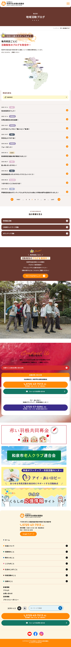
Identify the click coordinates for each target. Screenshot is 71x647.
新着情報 (6, 587)
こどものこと (9, 563)
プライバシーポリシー (11, 600)
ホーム (7, 540)
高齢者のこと (9, 552)
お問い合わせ (8, 593)
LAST (52, 199)
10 (44, 199)
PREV (12, 199)
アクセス (6, 590)
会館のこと (9, 581)
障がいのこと (9, 558)
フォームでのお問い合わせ (37, 391)
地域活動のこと (10, 575)
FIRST (18, 199)
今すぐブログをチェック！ (34, 276)
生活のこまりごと (11, 569)
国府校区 (10, 97)
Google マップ (27, 534)
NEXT (59, 199)
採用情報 (6, 596)
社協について (9, 546)
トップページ (56, 28)
